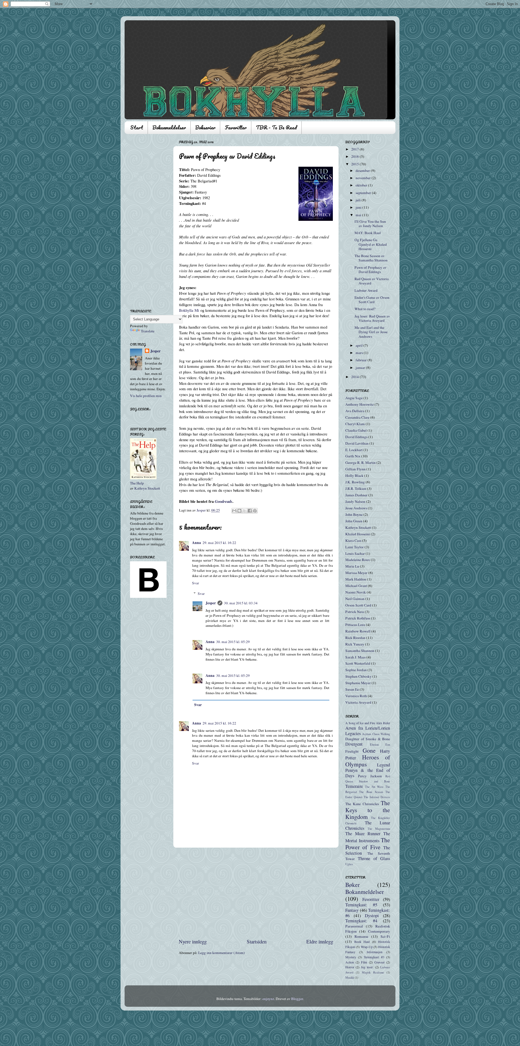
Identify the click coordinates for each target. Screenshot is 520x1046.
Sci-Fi (385, 936)
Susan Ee (352, 689)
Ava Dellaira (354, 410)
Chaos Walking (381, 734)
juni (359, 207)
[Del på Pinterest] (255, 510)
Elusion (374, 744)
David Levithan (357, 443)
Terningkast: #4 (361, 921)
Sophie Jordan (356, 669)
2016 (355, 156)
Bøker (352, 884)
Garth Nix (352, 456)
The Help (137, 483)
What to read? (365, 308)
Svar (195, 583)
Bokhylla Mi (189, 310)
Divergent (354, 744)
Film (364, 962)
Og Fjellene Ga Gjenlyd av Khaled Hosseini (371, 244)
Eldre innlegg (319, 941)
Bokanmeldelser (169, 127)
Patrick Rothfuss (357, 618)
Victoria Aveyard (358, 702)
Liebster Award (366, 290)
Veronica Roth (356, 695)
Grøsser (379, 962)
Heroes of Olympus (367, 760)
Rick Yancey (354, 644)
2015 (355, 164)
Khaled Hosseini (357, 534)
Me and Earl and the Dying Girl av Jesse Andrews (371, 332)
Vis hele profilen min (146, 395)
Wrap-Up (367, 947)
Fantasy (352, 910)
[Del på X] (244, 510)
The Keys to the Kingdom (367, 810)
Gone (369, 750)
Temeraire (354, 786)
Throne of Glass (374, 858)
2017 (355, 149)
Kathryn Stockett (147, 488)
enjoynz (268, 998)
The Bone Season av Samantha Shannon (371, 258)
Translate (147, 331)
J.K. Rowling (355, 482)
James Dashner (356, 495)
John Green (353, 521)
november (364, 177)
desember (363, 170)
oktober (362, 185)
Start (136, 127)
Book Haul (362, 941)
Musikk (349, 977)
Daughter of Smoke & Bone (367, 738)
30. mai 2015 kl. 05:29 (233, 641)
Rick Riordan (355, 637)
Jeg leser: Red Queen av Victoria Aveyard (372, 318)
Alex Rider (383, 723)
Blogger (297, 998)
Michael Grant (356, 585)
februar (362, 360)
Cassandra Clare (357, 417)
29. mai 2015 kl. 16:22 (219, 542)
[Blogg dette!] (239, 510)
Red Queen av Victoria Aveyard (372, 281)
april (359, 345)
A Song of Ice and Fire (360, 723)
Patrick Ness (354, 611)
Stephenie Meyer (358, 682)
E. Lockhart (354, 449)
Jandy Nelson (355, 501)
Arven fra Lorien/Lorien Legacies (367, 730)
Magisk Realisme (373, 972)
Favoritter (235, 127)
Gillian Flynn (355, 469)
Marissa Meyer (356, 572)
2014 (355, 376)
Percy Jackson (370, 775)
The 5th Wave (374, 787)
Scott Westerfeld (357, 663)
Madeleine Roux (357, 559)
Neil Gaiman (355, 598)
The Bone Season (371, 792)
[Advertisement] (256, 893)
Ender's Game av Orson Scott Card (372, 299)
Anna (196, 542)
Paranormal (354, 926)
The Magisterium (379, 829)
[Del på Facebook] (249, 510)
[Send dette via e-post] (234, 510)
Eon (387, 744)
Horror (349, 967)
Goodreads (223, 501)
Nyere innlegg (193, 941)
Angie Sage (354, 397)
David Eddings (356, 436)
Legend (383, 765)
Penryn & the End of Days (367, 773)
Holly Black (354, 475)
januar (361, 367)
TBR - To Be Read (276, 127)
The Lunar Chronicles (367, 825)
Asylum (366, 734)
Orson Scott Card (358, 605)
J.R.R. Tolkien (355, 488)
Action (349, 962)
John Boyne (354, 514)
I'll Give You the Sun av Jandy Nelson (370, 223)
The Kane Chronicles (362, 803)
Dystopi (372, 916)
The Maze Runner (362, 834)
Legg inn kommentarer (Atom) (221, 952)
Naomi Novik (355, 592)
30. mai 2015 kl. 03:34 (241, 603)
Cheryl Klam (355, 423)
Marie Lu (352, 566)
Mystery (350, 957)
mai (359, 214)
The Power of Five (367, 843)
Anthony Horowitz (359, 404)
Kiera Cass (353, 540)
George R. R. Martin (360, 462)
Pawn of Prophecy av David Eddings (370, 269)
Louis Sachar (355, 553)
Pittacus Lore (355, 624)
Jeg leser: (367, 967)
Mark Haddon (355, 579)
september (364, 192)
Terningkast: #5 (361, 905)
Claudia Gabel (356, 430)
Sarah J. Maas (355, 657)
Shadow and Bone (374, 781)
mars (360, 352)
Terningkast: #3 (374, 957)
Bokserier (205, 127)
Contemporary (379, 931)
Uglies (349, 864)
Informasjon (374, 952)
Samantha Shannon (359, 650)
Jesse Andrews (356, 508)
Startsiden (256, 941)
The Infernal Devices (377, 797)
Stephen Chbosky (358, 676)
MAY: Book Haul (368, 232)
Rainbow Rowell (357, 631)
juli (359, 200)
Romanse (361, 936)
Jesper (211, 603)
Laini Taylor (354, 547)
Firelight (352, 751)
